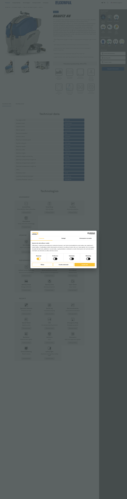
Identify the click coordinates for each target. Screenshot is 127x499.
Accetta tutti (85, 264)
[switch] (55, 259)
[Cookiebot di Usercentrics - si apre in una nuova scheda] (88, 233)
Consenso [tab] (41, 238)
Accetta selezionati (63, 264)
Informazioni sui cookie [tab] (85, 238)
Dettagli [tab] (64, 238)
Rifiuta (42, 264)
